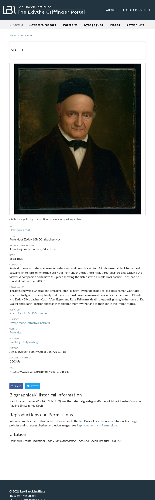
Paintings (15, 342)
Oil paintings (31, 342)
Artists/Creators (42, 24)
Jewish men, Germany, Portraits (29, 322)
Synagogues (93, 24)
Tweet (35, 386)
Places (115, 24)
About (111, 10)
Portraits (70, 24)
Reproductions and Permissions (97, 425)
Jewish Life (136, 24)
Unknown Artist (19, 230)
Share (17, 386)
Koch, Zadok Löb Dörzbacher (28, 313)
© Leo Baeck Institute (27, 491)
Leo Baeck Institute (137, 10)
